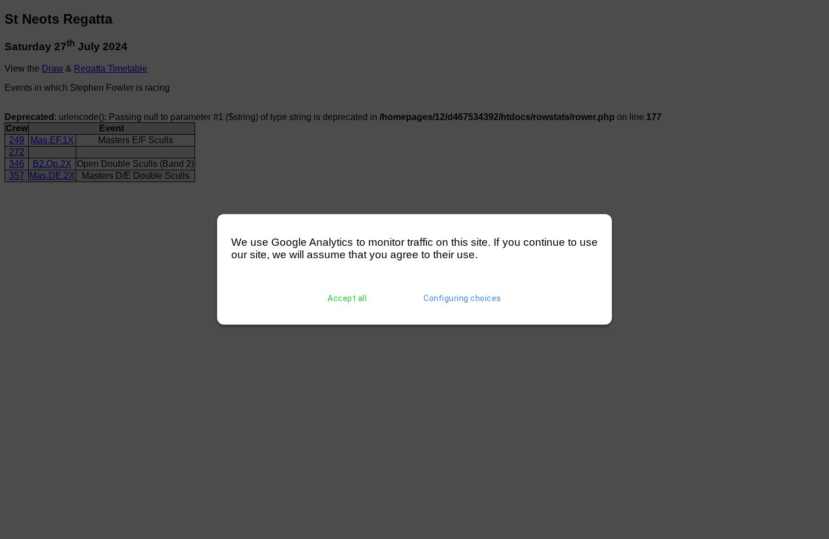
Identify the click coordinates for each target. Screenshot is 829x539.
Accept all (347, 298)
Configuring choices (462, 298)
